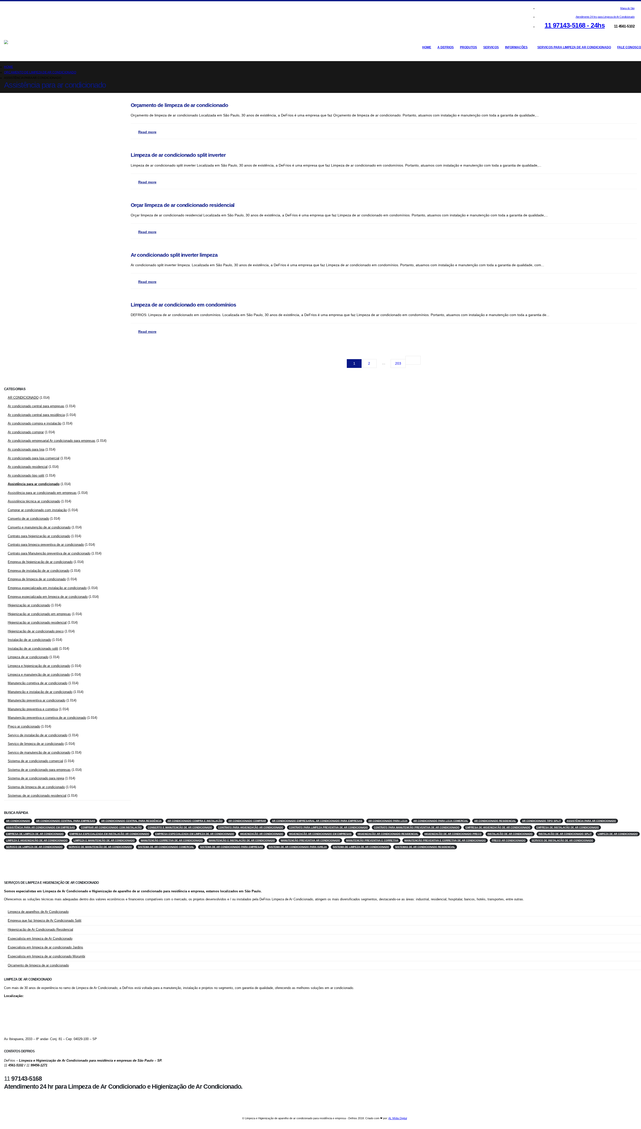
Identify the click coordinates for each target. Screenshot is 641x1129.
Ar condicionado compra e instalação (34, 423)
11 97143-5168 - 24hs (575, 25)
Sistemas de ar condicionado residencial (37, 795)
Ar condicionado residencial (28, 467)
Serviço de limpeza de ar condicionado (36, 744)
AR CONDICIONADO (23, 397)
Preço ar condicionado (24, 726)
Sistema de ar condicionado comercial (35, 761)
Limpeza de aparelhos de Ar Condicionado (38, 912)
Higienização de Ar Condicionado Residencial (40, 929)
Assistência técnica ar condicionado (34, 501)
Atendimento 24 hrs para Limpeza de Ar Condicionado (605, 16)
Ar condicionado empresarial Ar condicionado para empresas (51, 441)
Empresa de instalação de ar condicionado (38, 571)
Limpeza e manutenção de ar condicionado (39, 674)
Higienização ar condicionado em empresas (39, 614)
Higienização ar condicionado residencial (37, 622)
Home (426, 47)
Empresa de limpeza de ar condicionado (37, 579)
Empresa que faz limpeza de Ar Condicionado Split (44, 920)
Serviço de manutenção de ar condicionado (39, 752)
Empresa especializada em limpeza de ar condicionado (48, 597)
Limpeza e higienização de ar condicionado (39, 666)
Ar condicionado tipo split (26, 475)
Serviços (491, 47)
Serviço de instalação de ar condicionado (37, 735)
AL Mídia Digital (397, 1118)
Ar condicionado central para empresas (36, 406)
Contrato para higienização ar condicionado (39, 536)
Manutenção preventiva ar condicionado (36, 700)
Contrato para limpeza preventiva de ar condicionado (46, 544)
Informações (516, 47)
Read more (147, 132)
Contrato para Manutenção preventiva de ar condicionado (49, 553)
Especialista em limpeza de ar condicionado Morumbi (46, 956)
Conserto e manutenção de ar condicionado (39, 527)
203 (398, 363)
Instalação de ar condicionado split (33, 648)
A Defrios (445, 47)
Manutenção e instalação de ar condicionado (40, 692)
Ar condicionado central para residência (36, 415)
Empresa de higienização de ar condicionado (40, 562)
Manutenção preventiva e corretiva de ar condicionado (47, 718)
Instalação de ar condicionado (29, 640)
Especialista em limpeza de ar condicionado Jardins (45, 947)
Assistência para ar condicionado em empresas (42, 493)
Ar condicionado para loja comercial (33, 458)
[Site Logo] (31, 47)
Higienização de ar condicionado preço (36, 631)
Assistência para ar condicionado (34, 484)
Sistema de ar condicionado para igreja (36, 778)
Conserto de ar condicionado (28, 518)
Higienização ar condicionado (29, 605)
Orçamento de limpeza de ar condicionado (38, 965)
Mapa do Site (627, 8)
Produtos (468, 47)
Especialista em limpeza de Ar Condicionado (40, 938)
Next (413, 360)
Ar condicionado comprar (26, 432)
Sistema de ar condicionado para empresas (39, 770)
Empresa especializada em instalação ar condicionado (47, 588)
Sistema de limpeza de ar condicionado (36, 787)
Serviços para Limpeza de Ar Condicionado (574, 47)
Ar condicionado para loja (26, 449)
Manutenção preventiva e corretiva (33, 709)
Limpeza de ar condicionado (28, 657)
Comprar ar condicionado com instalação (37, 510)
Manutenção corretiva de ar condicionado (37, 683)
